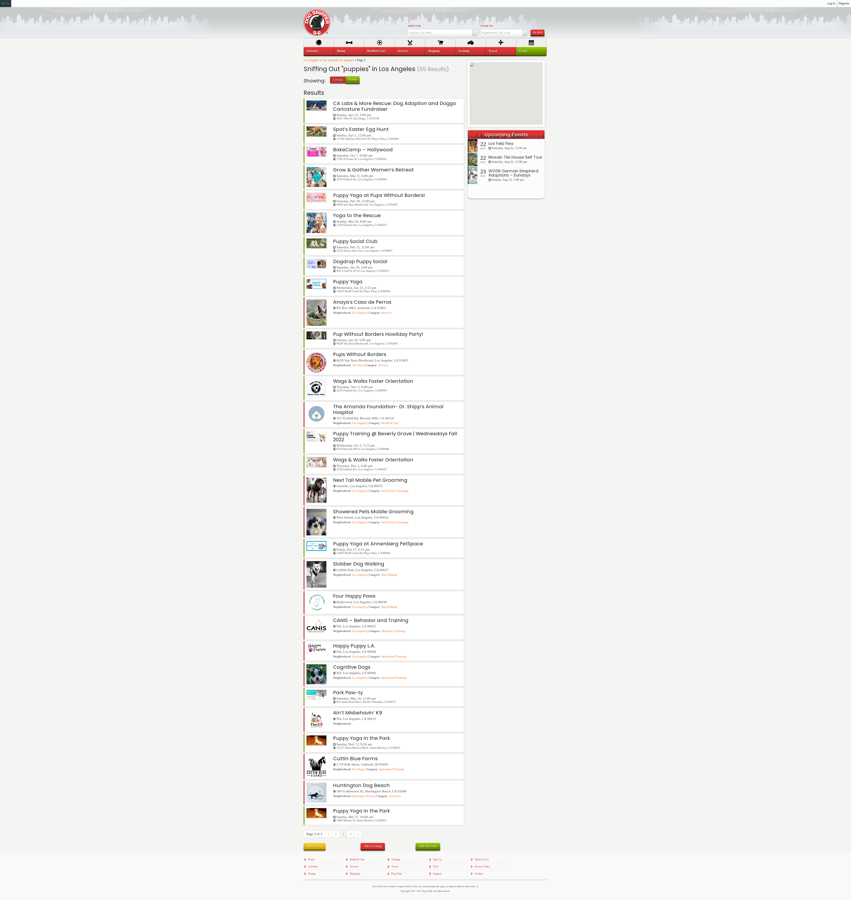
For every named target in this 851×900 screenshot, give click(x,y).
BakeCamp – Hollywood (363, 149)
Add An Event (428, 846)
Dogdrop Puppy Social (360, 261)
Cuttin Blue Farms (355, 758)
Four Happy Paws (354, 596)
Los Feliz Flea (500, 143)
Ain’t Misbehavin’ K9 (357, 712)
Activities (395, 796)
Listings (338, 79)
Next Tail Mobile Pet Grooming (370, 480)
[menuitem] (319, 51)
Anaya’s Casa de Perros (362, 302)
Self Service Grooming (394, 490)
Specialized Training (393, 656)
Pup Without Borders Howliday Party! (378, 334)
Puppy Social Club (355, 241)
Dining (341, 50)
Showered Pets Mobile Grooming (373, 511)
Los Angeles (311, 60)
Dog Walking (389, 574)
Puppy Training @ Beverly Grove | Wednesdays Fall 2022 (395, 436)
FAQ (435, 866)
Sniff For (414, 26)
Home (311, 859)
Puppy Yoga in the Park (361, 738)
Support (437, 873)
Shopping (434, 50)
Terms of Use (482, 859)
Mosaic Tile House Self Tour (515, 157)
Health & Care (389, 423)
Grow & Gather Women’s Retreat (373, 169)
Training (463, 50)
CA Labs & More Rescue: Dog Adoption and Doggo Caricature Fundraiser (394, 106)
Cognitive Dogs (351, 667)
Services (386, 312)
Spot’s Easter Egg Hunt (361, 129)
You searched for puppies (338, 60)
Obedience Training (393, 631)
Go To (5, 3)
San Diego (358, 769)
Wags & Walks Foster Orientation (373, 381)
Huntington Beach (363, 796)
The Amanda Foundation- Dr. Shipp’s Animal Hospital (388, 409)
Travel (493, 50)
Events (352, 79)
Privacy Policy (482, 866)
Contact (479, 873)
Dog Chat (396, 873)
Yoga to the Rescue (357, 215)
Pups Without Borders (359, 354)
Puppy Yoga (347, 281)
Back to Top (314, 846)
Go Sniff (537, 32)
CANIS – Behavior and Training (370, 620)
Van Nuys (358, 365)
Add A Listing (373, 846)
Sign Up (437, 859)
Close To (486, 26)
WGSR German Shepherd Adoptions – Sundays (513, 173)
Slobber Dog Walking (358, 563)
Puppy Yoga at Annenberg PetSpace (378, 543)
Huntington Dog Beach (361, 785)
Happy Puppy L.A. (354, 645)
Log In (831, 3)
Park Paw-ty (348, 692)
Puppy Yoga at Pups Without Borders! (379, 195)
